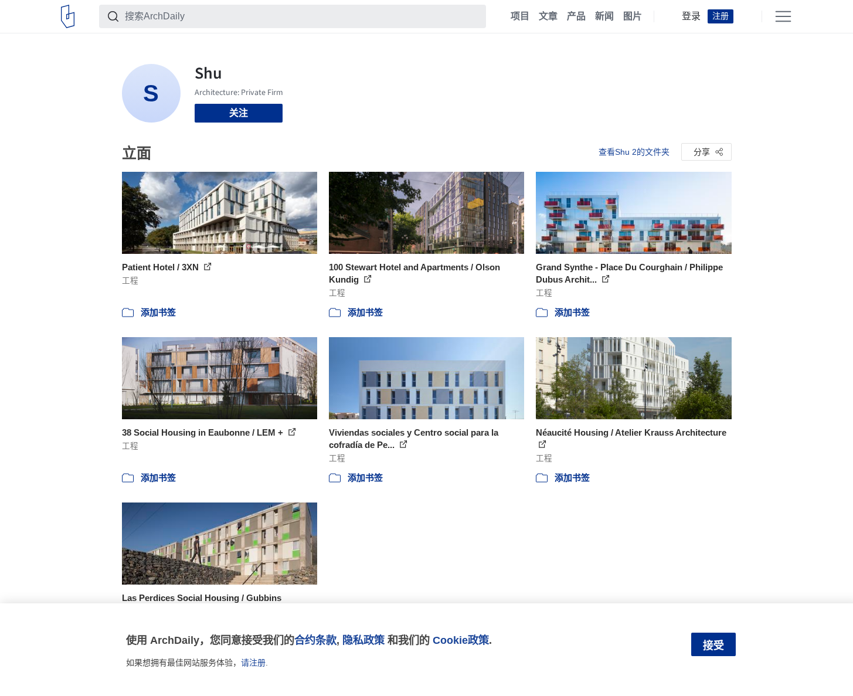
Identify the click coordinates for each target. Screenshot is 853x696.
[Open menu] (783, 16)
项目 (520, 16)
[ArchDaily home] (67, 16)
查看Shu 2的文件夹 (634, 152)
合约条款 (315, 640)
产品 (576, 16)
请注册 (253, 662)
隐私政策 (363, 640)
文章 (548, 16)
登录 (691, 16)
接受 (713, 645)
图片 (632, 16)
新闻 (604, 16)
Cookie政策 (461, 640)
